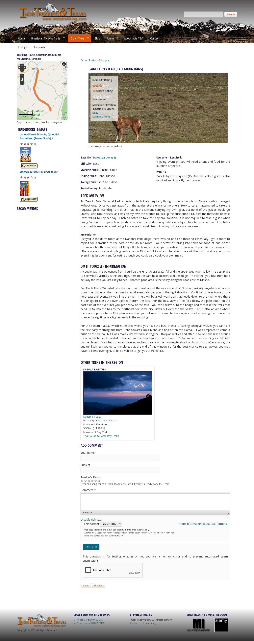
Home (21, 38)
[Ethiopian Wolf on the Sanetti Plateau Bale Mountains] (158, 142)
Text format (92, 524)
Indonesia (39, 47)
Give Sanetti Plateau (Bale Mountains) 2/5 (89, 480)
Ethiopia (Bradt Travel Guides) (38, 171)
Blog (97, 38)
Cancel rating (82, 480)
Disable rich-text (91, 519)
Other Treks (76, 38)
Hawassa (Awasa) (104, 157)
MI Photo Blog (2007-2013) (87, 619)
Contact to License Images (144, 623)
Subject (85, 465)
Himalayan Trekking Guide (44, 38)
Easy (95, 112)
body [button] (86, 512)
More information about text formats (203, 524)
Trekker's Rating (91, 477)
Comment (88, 490)
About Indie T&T (134, 38)
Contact (155, 38)
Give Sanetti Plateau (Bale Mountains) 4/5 (95, 480)
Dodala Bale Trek (94, 369)
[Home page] (53, 20)
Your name (88, 453)
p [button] (91, 512)
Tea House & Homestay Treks (101, 436)
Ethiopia (23, 47)
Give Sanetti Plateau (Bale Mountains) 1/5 (85, 480)
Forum (108, 38)
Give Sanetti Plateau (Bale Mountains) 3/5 (92, 480)
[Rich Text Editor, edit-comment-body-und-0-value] (155, 502)
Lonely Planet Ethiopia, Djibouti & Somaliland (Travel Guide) (39, 136)
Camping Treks (101, 116)
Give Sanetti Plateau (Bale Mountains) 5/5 (99, 480)
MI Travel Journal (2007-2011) (88, 623)
